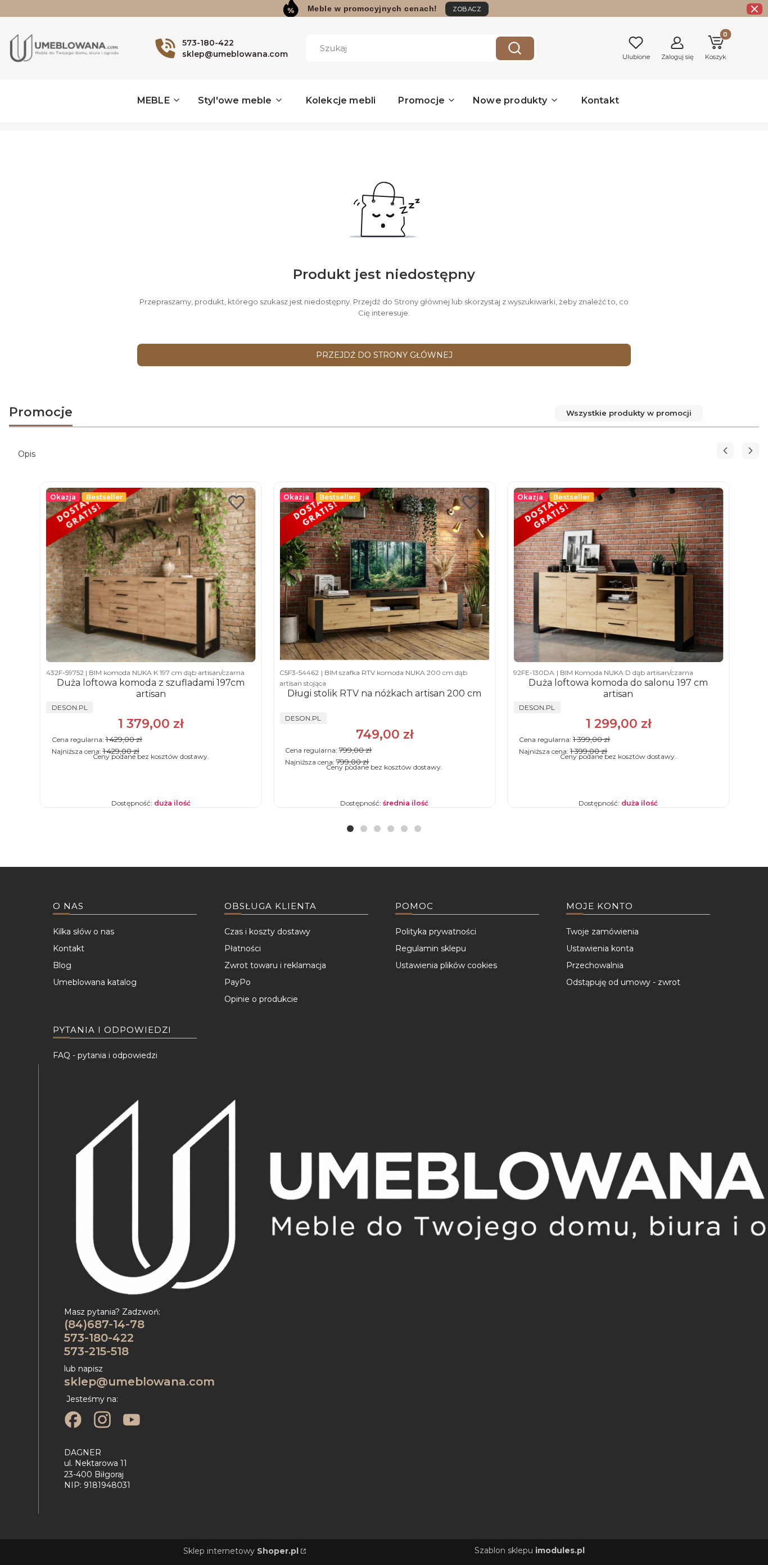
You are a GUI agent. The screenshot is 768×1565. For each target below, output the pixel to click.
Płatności (242, 948)
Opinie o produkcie (261, 999)
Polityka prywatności (435, 932)
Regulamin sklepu (430, 948)
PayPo (237, 982)
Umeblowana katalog (95, 982)
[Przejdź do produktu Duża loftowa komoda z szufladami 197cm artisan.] (151, 575)
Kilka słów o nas (83, 932)
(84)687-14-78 (104, 1324)
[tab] (350, 828)
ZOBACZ (467, 9)
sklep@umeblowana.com (139, 1381)
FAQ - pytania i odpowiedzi (105, 1055)
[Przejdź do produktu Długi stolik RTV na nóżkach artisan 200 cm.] (384, 575)
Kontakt (68, 948)
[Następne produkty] (750, 450)
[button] (515, 48)
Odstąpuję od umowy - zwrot (623, 982)
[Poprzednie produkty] (725, 450)
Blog (62, 965)
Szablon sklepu (530, 1550)
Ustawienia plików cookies (446, 965)
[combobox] (392, 48)
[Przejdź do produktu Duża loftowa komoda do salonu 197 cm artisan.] (618, 575)
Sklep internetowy (241, 1551)
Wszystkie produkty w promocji (629, 412)
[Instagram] (102, 1421)
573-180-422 (99, 1337)
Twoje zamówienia (602, 932)
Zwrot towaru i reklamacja (275, 965)
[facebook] (73, 1421)
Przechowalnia (595, 965)
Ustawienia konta (600, 948)
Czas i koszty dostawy (267, 932)
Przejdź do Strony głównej (384, 355)
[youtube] (132, 1421)
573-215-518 (96, 1351)
